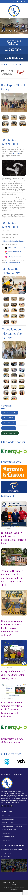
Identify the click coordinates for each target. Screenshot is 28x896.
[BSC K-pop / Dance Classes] (5, 117)
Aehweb (14, 884)
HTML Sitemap (14, 889)
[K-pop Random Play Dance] (6, 364)
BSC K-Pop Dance (9, 428)
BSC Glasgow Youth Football (9, 829)
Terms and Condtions (19, 887)
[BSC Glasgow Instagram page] (11, 806)
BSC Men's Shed (8, 417)
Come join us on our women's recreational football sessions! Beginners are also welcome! (12, 628)
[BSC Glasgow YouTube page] (8, 806)
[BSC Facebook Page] (13, 1)
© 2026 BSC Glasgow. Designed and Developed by (14, 882)
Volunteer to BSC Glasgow (8, 819)
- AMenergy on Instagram (14, 256)
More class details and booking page (13, 241)
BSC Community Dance (8, 836)
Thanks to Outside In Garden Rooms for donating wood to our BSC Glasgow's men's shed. (12, 578)
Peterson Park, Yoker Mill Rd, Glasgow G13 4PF (14, 849)
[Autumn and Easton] (14, 472)
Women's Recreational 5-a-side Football (12, 826)
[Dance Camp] (6, 299)
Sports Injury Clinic (10, 433)
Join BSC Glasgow (6, 815)
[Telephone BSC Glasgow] (14, 865)
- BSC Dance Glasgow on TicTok (16, 248)
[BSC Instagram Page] (25, 1)
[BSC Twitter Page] (17, 1)
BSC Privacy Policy (8, 887)
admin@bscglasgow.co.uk (13, 262)
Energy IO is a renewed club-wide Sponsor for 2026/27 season (13, 675)
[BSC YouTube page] (21, 1)
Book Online (16, 153)
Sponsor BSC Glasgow (7, 822)
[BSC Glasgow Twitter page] (5, 806)
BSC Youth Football (10, 412)
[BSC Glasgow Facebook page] (2, 806)
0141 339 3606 (6, 856)
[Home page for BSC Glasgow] (14, 11)
